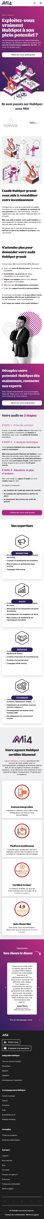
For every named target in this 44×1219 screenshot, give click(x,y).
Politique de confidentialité (11, 1184)
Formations (5, 1105)
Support (4, 1100)
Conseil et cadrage (8, 1096)
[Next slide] (38, 987)
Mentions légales (8, 1189)
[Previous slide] (5, 987)
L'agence (5, 1156)
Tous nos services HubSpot (11, 1061)
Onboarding (6, 1066)
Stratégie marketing (8, 1119)
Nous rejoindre (7, 1160)
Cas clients (5, 1170)
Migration (5, 1071)
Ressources (6, 1179)
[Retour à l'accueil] (7, 3)
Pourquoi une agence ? (10, 1174)
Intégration (5, 1075)
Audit (3, 1110)
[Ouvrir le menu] (40, 3)
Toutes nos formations (9, 1135)
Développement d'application (12, 1080)
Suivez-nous (13, 1042)
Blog (3, 1165)
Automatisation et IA (8, 1115)
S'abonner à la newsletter (18, 1048)
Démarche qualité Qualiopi (11, 1140)
